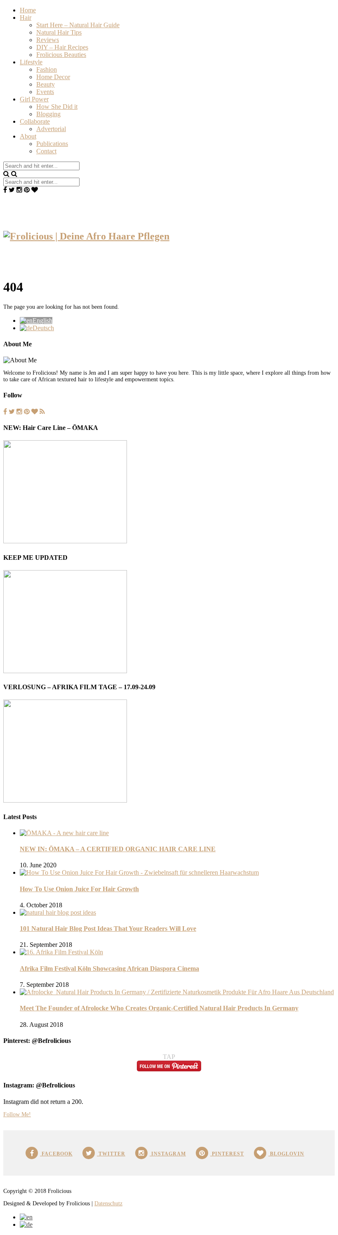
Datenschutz (108, 1203)
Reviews (47, 39)
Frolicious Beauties (61, 54)
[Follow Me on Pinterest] (169, 1069)
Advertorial (51, 128)
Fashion (46, 69)
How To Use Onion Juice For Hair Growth (79, 888)
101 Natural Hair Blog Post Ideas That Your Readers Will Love (108, 928)
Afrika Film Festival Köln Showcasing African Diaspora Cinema (109, 968)
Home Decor (53, 76)
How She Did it (56, 106)
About (28, 136)
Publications (52, 143)
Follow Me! (17, 1114)
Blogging (48, 113)
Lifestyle (31, 62)
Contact (46, 151)
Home (28, 10)
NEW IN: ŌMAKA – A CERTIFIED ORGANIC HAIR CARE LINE (118, 848)
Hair (25, 17)
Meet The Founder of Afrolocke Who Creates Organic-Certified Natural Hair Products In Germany (159, 1008)
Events (45, 91)
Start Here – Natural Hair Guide (78, 24)
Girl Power (34, 99)
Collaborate (35, 121)
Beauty (45, 84)
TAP (169, 1056)
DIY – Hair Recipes (62, 47)
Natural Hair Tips (59, 32)
